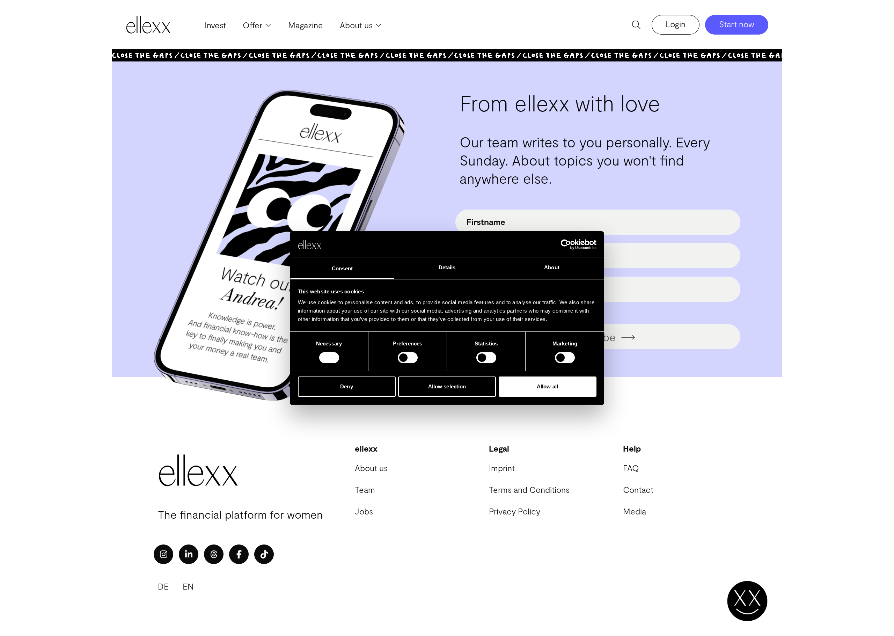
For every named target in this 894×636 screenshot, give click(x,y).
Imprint (502, 468)
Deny (346, 386)
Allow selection (447, 386)
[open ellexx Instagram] (163, 554)
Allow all (547, 386)
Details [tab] (447, 267)
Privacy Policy (514, 511)
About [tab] (551, 267)
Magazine (305, 25)
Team (365, 489)
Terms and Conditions (529, 489)
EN (188, 586)
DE (163, 586)
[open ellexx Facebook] (239, 554)
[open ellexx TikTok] (264, 554)
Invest (215, 25)
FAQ (631, 468)
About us (371, 468)
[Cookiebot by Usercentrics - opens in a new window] (565, 244)
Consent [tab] (342, 268)
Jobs (364, 511)
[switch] (408, 357)
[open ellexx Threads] (214, 554)
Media (634, 511)
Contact (638, 489)
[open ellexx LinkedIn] (188, 554)
